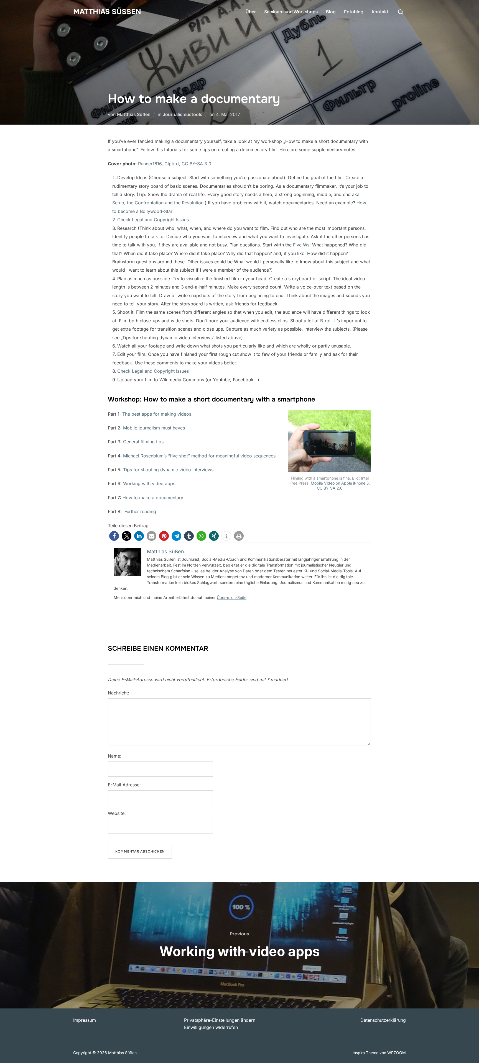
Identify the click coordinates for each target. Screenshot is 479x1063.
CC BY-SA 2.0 (330, 488)
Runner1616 (150, 163)
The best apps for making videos (156, 414)
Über (251, 12)
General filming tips (143, 441)
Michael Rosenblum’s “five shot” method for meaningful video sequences (199, 456)
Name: (114, 756)
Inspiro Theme (365, 1052)
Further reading (140, 511)
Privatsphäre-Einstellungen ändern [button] (219, 1020)
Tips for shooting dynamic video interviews (168, 469)
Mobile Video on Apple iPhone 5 (340, 483)
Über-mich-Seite (231, 597)
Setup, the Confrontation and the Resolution (157, 202)
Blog (331, 12)
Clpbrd (171, 163)
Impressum (84, 1020)
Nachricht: (118, 693)
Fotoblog (353, 12)
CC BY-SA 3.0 (196, 163)
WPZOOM (396, 1052)
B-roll (326, 320)
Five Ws (301, 245)
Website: (117, 813)
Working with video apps (149, 483)
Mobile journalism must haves (154, 428)
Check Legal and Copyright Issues (153, 219)
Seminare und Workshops (291, 12)
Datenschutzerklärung (383, 1020)
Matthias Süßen (107, 11)
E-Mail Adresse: (124, 784)
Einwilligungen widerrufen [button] (211, 1027)
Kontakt (380, 12)
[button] (114, 536)
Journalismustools (182, 114)
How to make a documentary (153, 497)
